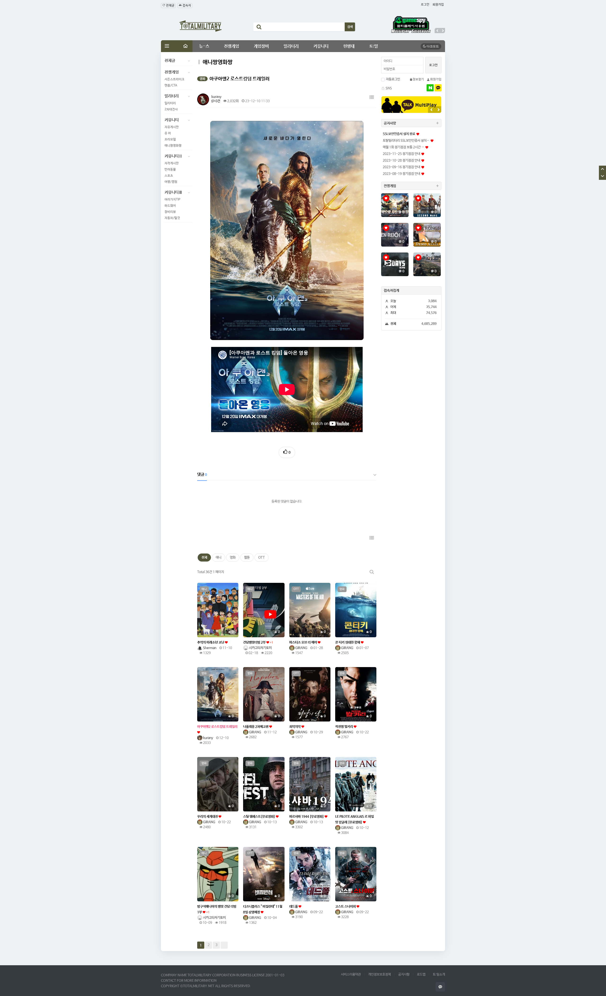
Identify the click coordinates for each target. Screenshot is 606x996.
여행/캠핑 (171, 182)
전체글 (169, 5)
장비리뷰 (170, 212)
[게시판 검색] (371, 572)
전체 (204, 557)
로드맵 (421, 974)
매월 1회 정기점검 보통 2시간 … (403, 147)
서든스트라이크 (174, 79)
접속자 (186, 5)
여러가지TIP (172, 199)
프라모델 (170, 139)
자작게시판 (172, 163)
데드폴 (294, 906)
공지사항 (404, 974)
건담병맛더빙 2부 (258, 642)
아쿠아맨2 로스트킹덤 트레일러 (217, 727)
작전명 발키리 (344, 727)
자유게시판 (172, 127)
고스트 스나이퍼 (345, 906)
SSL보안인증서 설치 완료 (399, 134)
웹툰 (247, 557)
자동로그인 (393, 79)
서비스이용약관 (351, 974)
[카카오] (437, 87)
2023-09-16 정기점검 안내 (401, 167)
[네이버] (430, 87)
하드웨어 (170, 206)
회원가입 (438, 4)
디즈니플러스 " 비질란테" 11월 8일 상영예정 (262, 909)
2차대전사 (171, 109)
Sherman (209, 648)
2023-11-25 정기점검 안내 (401, 154)
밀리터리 (291, 46)
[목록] (371, 97)
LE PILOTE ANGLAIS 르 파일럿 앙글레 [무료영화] (354, 819)
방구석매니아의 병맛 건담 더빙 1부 (216, 909)
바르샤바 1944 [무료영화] (307, 817)
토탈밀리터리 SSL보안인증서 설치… (406, 140)
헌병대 (349, 46)
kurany (216, 97)
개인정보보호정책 (379, 974)
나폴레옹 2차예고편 (256, 727)
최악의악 (295, 727)
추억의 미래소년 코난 (211, 642)
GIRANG (300, 648)
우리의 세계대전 (207, 817)
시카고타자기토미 (260, 648)
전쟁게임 (231, 46)
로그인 (425, 4)
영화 (233, 557)
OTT (261, 557)
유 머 (168, 133)
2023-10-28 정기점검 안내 (401, 160)
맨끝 (224, 945)
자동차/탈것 (172, 218)
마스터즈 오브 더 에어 (303, 642)
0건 (217, 101)
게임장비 (261, 46)
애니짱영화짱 (173, 145)
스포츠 (169, 175)
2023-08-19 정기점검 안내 (401, 174)
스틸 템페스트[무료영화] (259, 817)
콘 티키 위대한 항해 (348, 642)
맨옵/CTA (171, 85)
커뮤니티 (321, 46)
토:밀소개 (439, 974)
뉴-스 (204, 46)
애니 (218, 557)
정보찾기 (418, 79)
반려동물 (170, 169)
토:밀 (373, 46)
